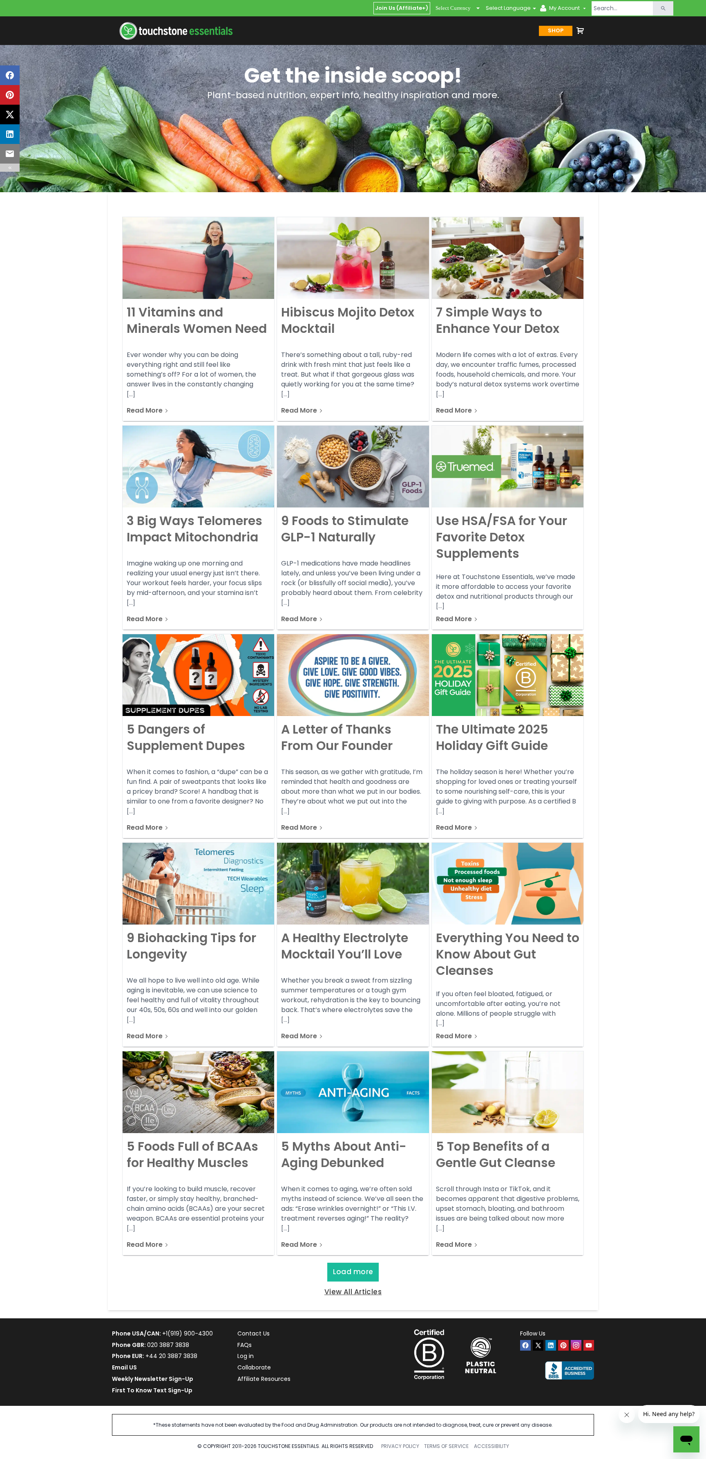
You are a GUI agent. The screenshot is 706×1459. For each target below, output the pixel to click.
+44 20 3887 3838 (171, 1356)
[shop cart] (580, 31)
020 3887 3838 (168, 1345)
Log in (245, 1356)
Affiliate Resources (263, 1379)
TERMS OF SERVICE (446, 1446)
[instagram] (576, 1345)
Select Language (508, 8)
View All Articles (353, 1292)
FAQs (244, 1345)
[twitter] (538, 1345)
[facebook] (525, 1345)
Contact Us (253, 1333)
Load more (353, 1272)
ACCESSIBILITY (491, 1446)
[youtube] (588, 1345)
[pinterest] (563, 1345)
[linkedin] (550, 1345)
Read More (145, 411)
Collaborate (254, 1367)
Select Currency (453, 8)
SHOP (555, 30)
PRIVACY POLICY (400, 1446)
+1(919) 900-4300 (187, 1333)
